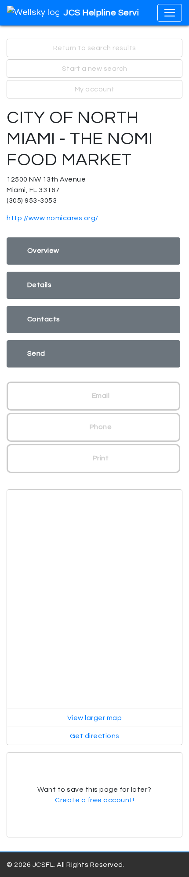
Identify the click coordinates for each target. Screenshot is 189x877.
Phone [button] (100, 426)
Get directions (95, 735)
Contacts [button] (43, 319)
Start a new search (94, 68)
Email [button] (99, 395)
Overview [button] (43, 250)
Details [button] (39, 284)
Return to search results (94, 47)
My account (95, 89)
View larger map (94, 717)
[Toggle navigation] (169, 13)
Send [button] (36, 353)
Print (100, 458)
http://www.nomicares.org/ (52, 218)
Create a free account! (94, 800)
